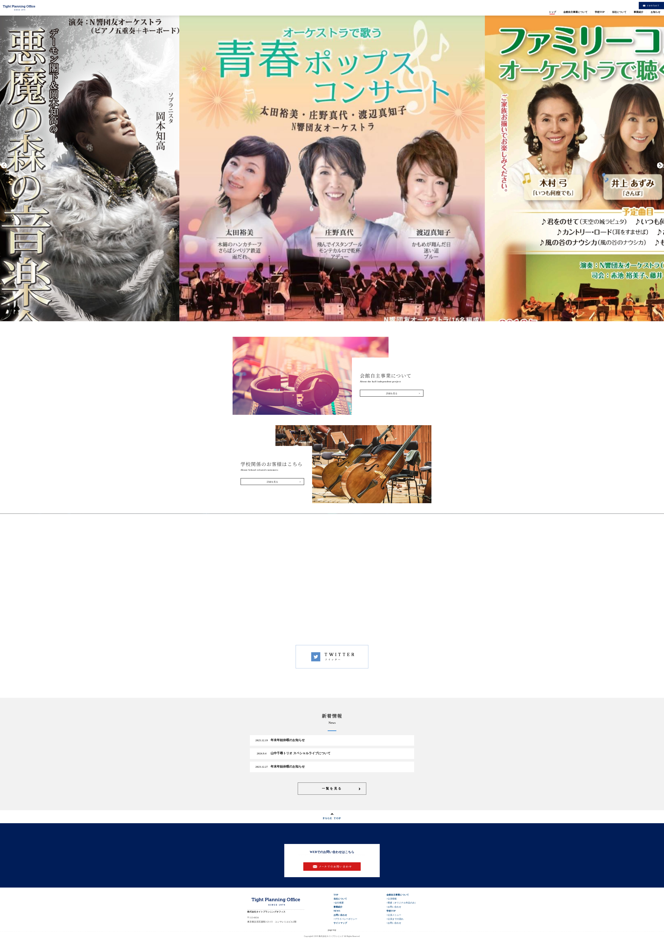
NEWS (337, 911)
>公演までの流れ (394, 919)
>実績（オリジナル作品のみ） (401, 902)
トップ (552, 12)
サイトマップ (340, 923)
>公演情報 (391, 898)
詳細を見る (331, 588)
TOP (336, 894)
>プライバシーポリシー (345, 919)
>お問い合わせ (393, 907)
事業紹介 (638, 12)
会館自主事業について (575, 12)
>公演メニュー (393, 915)
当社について (619, 12)
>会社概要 (339, 902)
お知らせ (655, 12)
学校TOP (600, 12)
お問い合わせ (335, 866)
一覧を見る (332, 788)
